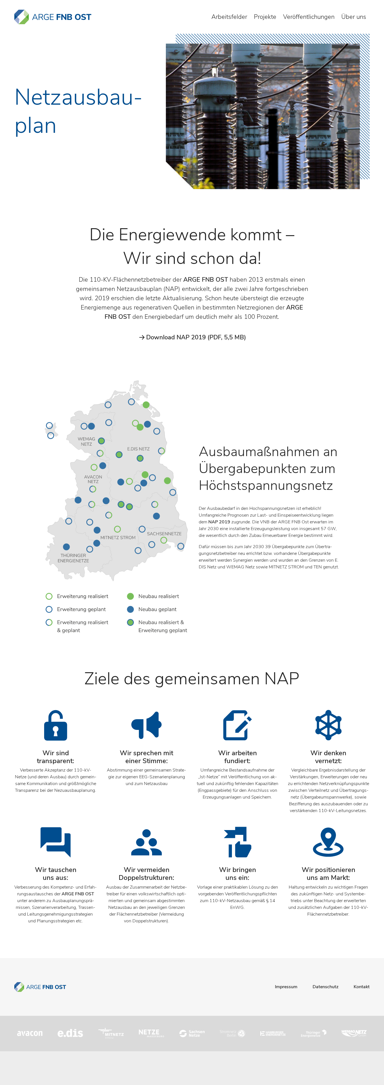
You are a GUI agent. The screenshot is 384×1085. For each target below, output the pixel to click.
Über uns (353, 17)
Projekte (265, 17)
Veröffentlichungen (309, 17)
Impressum (286, 987)
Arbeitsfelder (229, 17)
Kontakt (362, 987)
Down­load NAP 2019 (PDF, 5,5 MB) (196, 337)
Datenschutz (325, 987)
